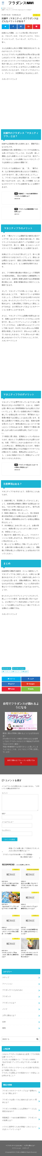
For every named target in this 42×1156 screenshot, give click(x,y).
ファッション (7, 984)
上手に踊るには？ (9, 1015)
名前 (4, 813)
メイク (4, 1009)
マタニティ (17, 671)
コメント (5, 793)
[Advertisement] (21, 103)
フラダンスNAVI (21, 3)
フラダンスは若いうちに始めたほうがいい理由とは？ (19, 1101)
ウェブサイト (6, 830)
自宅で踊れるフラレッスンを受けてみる (21, 761)
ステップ (5, 977)
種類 (4, 1028)
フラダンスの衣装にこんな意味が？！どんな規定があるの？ (19, 1110)
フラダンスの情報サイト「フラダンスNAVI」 (19, 1059)
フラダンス (7, 668)
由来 (4, 1022)
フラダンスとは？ (19, 668)
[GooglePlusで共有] (29, 26)
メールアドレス (7, 822)
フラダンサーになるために (12, 990)
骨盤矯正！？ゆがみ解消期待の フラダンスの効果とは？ (19, 1119)
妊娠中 (26, 671)
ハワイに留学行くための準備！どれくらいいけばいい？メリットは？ (19, 1128)
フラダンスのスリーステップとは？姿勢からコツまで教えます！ (19, 1092)
